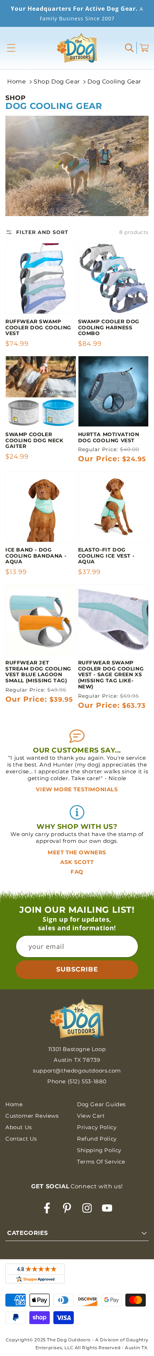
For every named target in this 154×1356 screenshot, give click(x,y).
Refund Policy (97, 1138)
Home (16, 81)
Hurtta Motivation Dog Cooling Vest (108, 437)
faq (77, 871)
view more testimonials (77, 789)
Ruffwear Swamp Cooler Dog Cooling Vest (38, 327)
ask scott (76, 862)
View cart (91, 1115)
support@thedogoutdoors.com (77, 1070)
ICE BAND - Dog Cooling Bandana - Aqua (35, 556)
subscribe (77, 969)
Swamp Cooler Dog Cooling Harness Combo (109, 327)
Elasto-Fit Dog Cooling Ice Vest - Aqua (106, 556)
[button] (11, 48)
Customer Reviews (32, 1115)
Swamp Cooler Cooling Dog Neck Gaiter (34, 440)
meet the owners (77, 852)
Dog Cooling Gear (114, 81)
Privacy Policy (96, 1127)
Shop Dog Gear (57, 81)
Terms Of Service (101, 1161)
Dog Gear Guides (101, 1104)
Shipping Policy (99, 1150)
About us (18, 1127)
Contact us (21, 1138)
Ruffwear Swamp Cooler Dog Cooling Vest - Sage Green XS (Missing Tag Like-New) (111, 675)
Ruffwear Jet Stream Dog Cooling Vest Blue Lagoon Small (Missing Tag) (38, 672)
